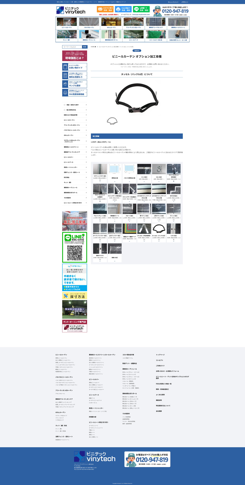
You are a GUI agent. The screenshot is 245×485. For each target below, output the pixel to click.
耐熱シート (92, 432)
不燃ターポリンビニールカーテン (64, 367)
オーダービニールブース (95, 400)
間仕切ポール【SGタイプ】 (129, 403)
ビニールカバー (68, 157)
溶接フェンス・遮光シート (72, 172)
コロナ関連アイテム (127, 358)
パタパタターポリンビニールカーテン (65, 382)
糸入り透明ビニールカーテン (63, 360)
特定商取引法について (163, 406)
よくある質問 (160, 395)
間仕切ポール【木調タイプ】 (129, 397)
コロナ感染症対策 (128, 355)
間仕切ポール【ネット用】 (129, 406)
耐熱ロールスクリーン (94, 369)
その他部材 (67, 198)
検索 (84, 47)
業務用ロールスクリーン (71, 147)
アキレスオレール (60, 393)
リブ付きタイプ (60, 420)
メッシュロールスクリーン (96, 367)
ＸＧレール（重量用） (128, 381)
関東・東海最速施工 (162, 389)
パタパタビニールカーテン (72, 130)
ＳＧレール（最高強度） (128, 383)
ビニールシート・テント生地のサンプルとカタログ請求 (172, 377)
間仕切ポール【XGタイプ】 (129, 401)
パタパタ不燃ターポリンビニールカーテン (66, 385)
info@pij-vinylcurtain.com (141, 14)
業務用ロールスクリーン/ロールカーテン (102, 355)
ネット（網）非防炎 (61, 431)
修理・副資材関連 (127, 423)
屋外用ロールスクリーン (95, 358)
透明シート (92, 434)
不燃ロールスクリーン (94, 371)
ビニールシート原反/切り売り (73, 203)
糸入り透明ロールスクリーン (96, 362)
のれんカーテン (68, 135)
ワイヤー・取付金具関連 (128, 421)
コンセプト (159, 360)
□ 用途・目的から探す (71, 105)
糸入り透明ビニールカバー (96, 385)
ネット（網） (68, 182)
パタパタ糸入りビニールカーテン (64, 380)
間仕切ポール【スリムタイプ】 (130, 399)
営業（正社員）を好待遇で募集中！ (109, 14)
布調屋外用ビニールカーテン (63, 371)
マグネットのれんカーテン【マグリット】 (72, 141)
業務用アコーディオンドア (72, 152)
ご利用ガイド (184, 2)
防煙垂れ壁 (92, 417)
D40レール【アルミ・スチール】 (131, 376)
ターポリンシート (93, 425)
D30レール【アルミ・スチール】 (131, 372)
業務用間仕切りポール (70, 193)
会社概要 (159, 411)
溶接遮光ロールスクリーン (62, 439)
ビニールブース (68, 162)
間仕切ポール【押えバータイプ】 (131, 408)
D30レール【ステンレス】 (129, 374)
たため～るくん (93, 402)
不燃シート (92, 430)
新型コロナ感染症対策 (70, 115)
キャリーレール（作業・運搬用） (131, 388)
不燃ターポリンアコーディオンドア (65, 407)
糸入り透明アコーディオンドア (64, 402)
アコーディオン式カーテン (72, 125)
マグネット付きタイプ (61, 415)
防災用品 (66, 177)
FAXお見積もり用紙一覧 (164, 384)
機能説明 (159, 400)
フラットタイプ (60, 418)
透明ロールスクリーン (94, 360)
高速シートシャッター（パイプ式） (98, 411)
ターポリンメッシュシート (96, 427)
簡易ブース (92, 398)
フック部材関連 (126, 417)
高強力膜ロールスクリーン (96, 374)
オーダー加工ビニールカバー (96, 389)
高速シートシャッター (70, 167)
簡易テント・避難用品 (129, 363)
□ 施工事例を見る (70, 110)
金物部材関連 (125, 419)
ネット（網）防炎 (61, 425)
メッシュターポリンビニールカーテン (65, 364)
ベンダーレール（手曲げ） (129, 386)
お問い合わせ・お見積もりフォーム (167, 371)
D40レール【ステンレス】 (129, 379)
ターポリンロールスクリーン (96, 364)
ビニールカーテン (69, 120)
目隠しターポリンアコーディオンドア (65, 404)
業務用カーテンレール (70, 187)
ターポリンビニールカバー (96, 387)
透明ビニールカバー (94, 382)
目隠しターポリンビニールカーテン (65, 362)
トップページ (160, 355)
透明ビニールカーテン (61, 358)
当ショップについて (173, 2)
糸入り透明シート (93, 437)
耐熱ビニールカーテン (61, 369)
